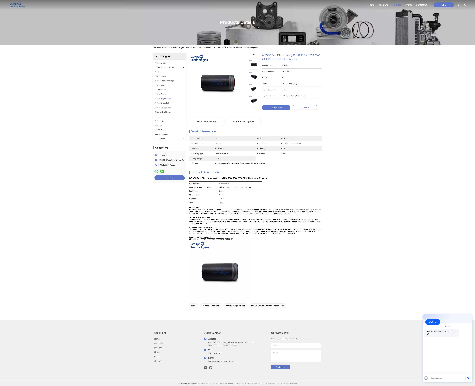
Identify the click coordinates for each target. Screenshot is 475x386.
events (408, 5)
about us (383, 5)
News (156, 352)
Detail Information (206, 121)
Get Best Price (276, 107)
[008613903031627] (210, 368)
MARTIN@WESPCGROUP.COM (173, 160)
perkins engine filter (235, 306)
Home (371, 5)
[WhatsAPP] (156, 171)
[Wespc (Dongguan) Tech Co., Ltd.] (17, 5)
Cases (157, 357)
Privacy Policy (183, 383)
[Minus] (468, 318)
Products (166, 48)
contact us (421, 5)
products (396, 5)
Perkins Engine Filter (181, 48)
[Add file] (426, 378)
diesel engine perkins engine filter (267, 306)
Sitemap (194, 383)
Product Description (243, 121)
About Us (158, 343)
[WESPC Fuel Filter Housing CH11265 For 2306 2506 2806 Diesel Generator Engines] (218, 82)
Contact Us (159, 361)
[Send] (469, 378)
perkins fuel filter (210, 306)
